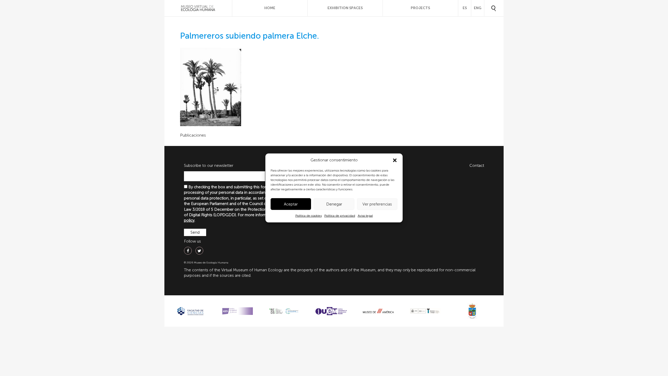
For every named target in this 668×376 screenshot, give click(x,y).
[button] (394, 160)
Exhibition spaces (345, 8)
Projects (420, 8)
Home (269, 8)
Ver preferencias (377, 204)
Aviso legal (365, 216)
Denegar (334, 204)
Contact (476, 165)
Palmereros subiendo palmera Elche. (249, 36)
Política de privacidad (339, 216)
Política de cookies (308, 216)
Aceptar (291, 204)
